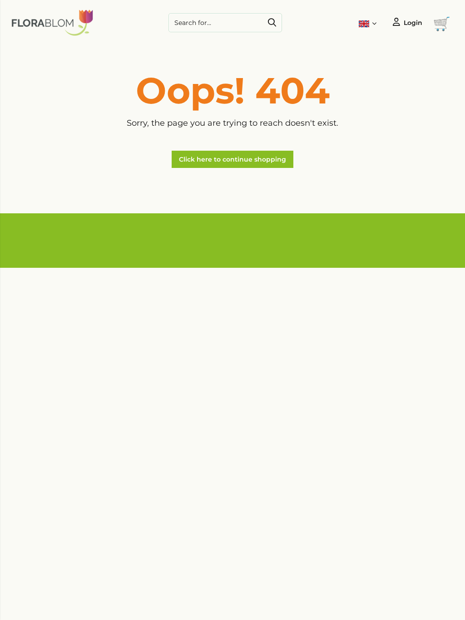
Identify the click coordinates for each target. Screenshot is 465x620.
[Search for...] (272, 23)
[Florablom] (52, 34)
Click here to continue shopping (232, 159)
